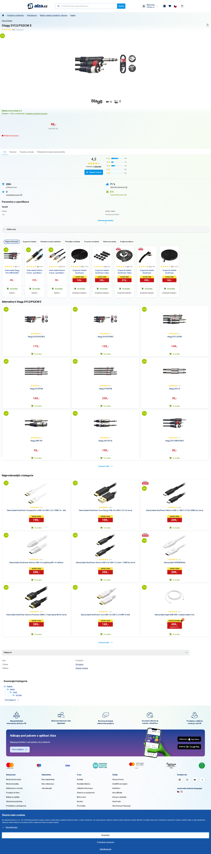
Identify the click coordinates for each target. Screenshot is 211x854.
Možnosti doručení (13, 779)
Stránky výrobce (82, 668)
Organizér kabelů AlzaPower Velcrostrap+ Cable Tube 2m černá (147, 271)
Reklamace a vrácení (14, 788)
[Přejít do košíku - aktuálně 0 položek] (182, 6)
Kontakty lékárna (83, 784)
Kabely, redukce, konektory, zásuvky (53, 15)
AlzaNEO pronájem (119, 784)
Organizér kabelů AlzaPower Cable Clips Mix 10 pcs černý (102, 271)
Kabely (73, 15)
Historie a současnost (86, 793)
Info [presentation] (4, 152)
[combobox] (86, 6)
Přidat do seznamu (11, 136)
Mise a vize (81, 797)
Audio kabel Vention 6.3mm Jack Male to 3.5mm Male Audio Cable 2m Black (34, 271)
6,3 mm (19, 695)
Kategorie (8, 652)
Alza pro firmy (118, 779)
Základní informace (85, 788)
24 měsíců (79, 664)
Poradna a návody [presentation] (27, 152)
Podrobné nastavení (105, 842)
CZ (181, 791)
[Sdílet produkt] (207, 25)
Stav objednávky (48, 779)
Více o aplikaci (18, 749)
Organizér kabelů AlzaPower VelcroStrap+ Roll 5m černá (169, 271)
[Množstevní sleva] (118, 248)
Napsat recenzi (95, 172)
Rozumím (105, 835)
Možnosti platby (12, 784)
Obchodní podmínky (14, 801)
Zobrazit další (103, 466)
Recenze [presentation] (13, 152)
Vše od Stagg (7, 21)
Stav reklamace (48, 784)
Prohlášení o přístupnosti (16, 806)
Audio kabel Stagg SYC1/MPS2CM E (12, 271)
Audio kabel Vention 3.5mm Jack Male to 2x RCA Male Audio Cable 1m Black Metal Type (57, 271)
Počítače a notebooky (15, 15)
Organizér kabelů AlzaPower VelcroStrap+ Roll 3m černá (79, 271)
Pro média (81, 806)
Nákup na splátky (12, 797)
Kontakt (80, 779)
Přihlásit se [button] (150, 7)
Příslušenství (32, 15)
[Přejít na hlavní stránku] (37, 6)
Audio (12, 689)
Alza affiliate (117, 793)
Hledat (121, 6)
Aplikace (80, 810)
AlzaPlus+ (116, 788)
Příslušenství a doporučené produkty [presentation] (51, 152)
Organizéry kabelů (79, 293)
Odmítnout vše (105, 849)
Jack (15, 692)
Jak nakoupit (47, 788)
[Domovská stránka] (3, 15)
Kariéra (80, 801)
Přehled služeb (12, 810)
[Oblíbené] (169, 6)
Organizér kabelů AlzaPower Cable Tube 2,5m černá (124, 271)
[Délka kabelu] (6, 249)
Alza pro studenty (119, 797)
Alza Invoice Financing (121, 806)
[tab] (5, 152)
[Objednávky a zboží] (164, 6)
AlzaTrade (116, 801)
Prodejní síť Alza (12, 793)
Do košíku (38, 354)
